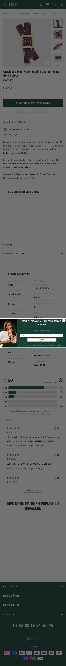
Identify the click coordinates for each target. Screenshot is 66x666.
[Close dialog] (63, 320)
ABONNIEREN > (42, 340)
